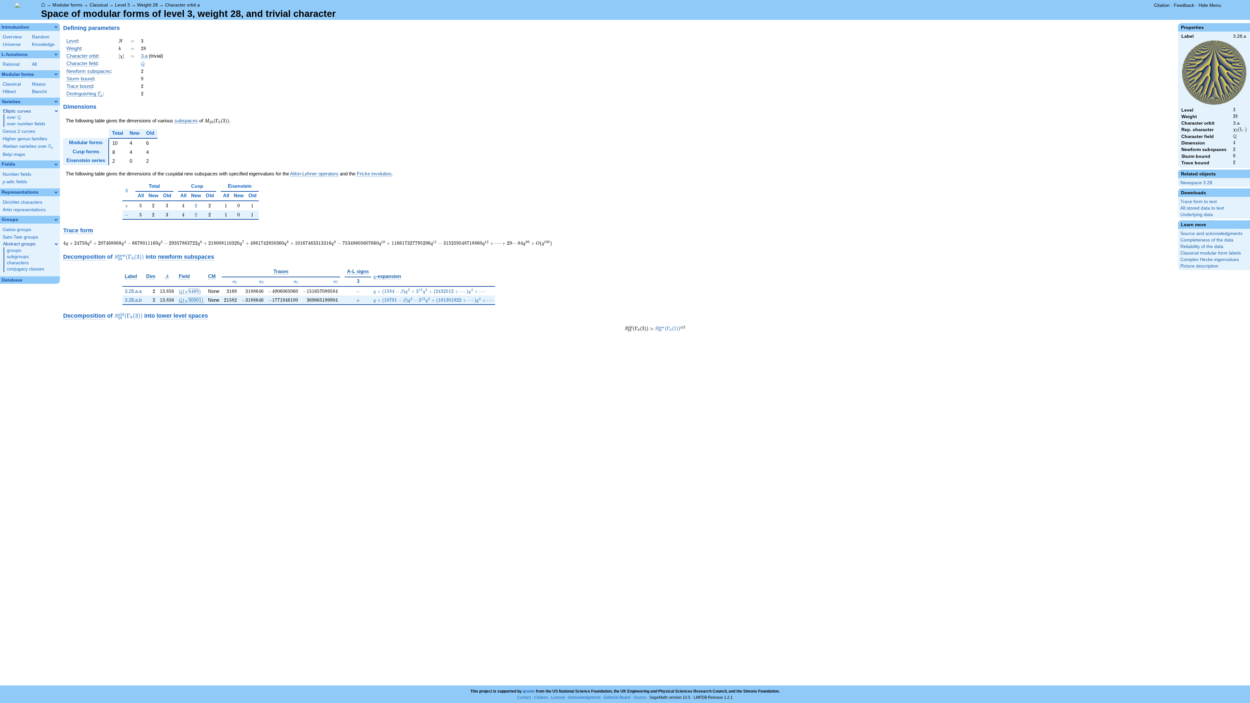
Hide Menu (1210, 5)
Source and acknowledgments (1211, 233)
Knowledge (43, 44)
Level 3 (122, 4)
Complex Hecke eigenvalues (1209, 259)
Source (639, 697)
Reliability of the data (1201, 246)
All (34, 64)
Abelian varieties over (28, 146)
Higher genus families (25, 138)
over (14, 117)
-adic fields (15, 181)
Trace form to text (1198, 201)
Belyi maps (14, 154)
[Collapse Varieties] (56, 101)
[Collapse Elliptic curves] (56, 111)
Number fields (17, 174)
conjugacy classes (25, 269)
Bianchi (39, 91)
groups (14, 250)
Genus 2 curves (19, 131)
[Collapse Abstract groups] (56, 244)
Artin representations (24, 209)
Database (12, 280)
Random (40, 36)
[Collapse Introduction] (56, 27)
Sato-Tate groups (20, 237)
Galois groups (17, 229)
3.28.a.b (133, 300)
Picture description (1199, 266)
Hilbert (9, 91)
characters (18, 262)
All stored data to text (1202, 208)
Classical (99, 4)
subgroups (18, 256)
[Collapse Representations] (56, 192)
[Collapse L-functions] (56, 54)
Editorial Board (617, 697)
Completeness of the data (1206, 240)
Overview (12, 36)
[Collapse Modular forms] (56, 74)
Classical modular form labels (1210, 253)
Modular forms (67, 4)
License (558, 697)
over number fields (26, 123)
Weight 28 (147, 4)
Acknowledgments (584, 697)
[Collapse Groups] (56, 219)
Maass (39, 84)
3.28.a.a (133, 291)
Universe (12, 44)
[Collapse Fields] (56, 164)
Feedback (1184, 5)
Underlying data (1196, 214)
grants (529, 691)
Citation (1162, 5)
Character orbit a (182, 4)
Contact (524, 697)
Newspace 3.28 (1196, 182)
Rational (11, 64)
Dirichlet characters (22, 202)
